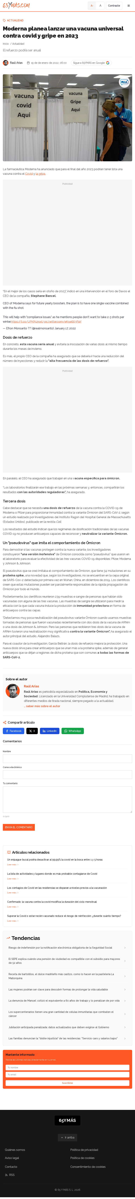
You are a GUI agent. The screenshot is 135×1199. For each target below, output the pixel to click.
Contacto (11, 1166)
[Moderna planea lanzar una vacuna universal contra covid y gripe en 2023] (124, 82)
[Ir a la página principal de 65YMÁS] (16, 5)
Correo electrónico (12, 767)
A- (92, 5)
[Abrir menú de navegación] (128, 5)
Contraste (114, 5)
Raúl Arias (16, 62)
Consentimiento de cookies (88, 1166)
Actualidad (15, 20)
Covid (29, 173)
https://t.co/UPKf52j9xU (27, 321)
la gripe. (41, 173)
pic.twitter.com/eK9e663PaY (63, 321)
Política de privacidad (84, 1150)
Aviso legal (12, 1158)
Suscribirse (67, 1083)
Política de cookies (82, 1158)
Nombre (7, 751)
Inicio (6, 43)
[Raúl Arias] (5, 63)
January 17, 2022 (65, 328)
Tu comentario (10, 783)
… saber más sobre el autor (42, 706)
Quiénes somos (15, 1150)
